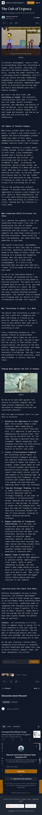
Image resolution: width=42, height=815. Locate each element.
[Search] (38, 726)
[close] (36, 746)
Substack (11, 811)
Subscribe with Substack (22, 779)
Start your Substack (16, 806)
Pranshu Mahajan (11, 16)
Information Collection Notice (24, 785)
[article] (21, 736)
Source (21, 57)
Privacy (23, 799)
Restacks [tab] (14, 702)
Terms (29, 799)
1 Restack (24, 675)
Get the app (31, 806)
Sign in (38, 3)
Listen (38, 18)
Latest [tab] (9, 726)
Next (35, 688)
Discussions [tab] (16, 726)
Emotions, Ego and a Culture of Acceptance (16, 735)
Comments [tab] (6, 702)
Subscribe (31, 3)
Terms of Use (30, 783)
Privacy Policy (21, 787)
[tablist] (10, 702)
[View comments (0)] (11, 23)
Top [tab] (4, 726)
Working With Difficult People (14, 732)
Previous (7, 688)
